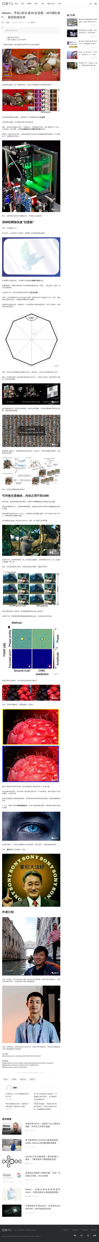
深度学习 (32, 1079)
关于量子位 (65, 1230)
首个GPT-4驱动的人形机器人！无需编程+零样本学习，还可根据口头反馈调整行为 (45, 1096)
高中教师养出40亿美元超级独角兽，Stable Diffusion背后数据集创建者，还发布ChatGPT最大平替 (42, 1143)
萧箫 (7, 22)
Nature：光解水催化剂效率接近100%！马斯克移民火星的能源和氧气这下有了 (42, 1192)
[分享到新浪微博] (2, 22)
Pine (26, 1180)
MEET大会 (51, 3)
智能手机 (23, 1079)
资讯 (22, 3)
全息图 (14, 1079)
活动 (42, 3)
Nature (6, 1079)
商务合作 (94, 1230)
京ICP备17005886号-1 (35, 1236)
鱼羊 (26, 1196)
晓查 (29, 1196)
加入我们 (75, 1230)
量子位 (33, 22)
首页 (16, 3)
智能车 (29, 3)
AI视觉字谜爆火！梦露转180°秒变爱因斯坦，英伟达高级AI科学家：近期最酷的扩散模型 (45, 1106)
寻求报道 (85, 1230)
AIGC (60, 3)
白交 (26, 1130)
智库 (36, 3)
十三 (26, 1147)
